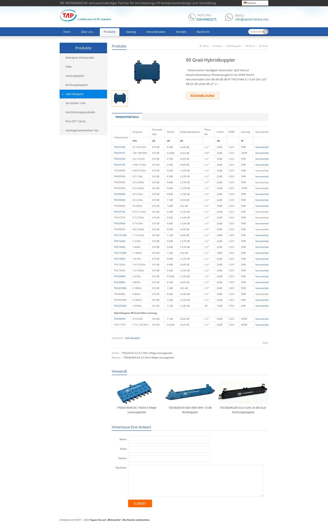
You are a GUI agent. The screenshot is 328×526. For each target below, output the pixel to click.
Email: (123, 448)
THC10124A (120, 235)
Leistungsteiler (74, 76)
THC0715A (119, 211)
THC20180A (120, 288)
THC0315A (119, 164)
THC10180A (120, 252)
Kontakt (181, 32)
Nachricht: (121, 467)
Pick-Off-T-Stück (75, 121)
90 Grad (250, 46)
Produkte (110, 32)
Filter (68, 66)
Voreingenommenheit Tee (81, 130)
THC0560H (119, 318)
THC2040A (119, 276)
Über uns (87, 32)
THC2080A (119, 282)
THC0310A (119, 158)
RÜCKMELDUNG (202, 96)
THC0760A (119, 223)
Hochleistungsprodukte (80, 112)
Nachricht (203, 32)
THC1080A (119, 258)
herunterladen (263, 147)
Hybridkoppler (233, 46)
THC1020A (119, 241)
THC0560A (119, 200)
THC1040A (119, 247)
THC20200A (120, 305)
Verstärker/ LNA (75, 103)
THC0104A (119, 147)
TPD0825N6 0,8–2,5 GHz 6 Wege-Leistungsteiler (148, 357)
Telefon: (122, 458)
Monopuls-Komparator (79, 57)
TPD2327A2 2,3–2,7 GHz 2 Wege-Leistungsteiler (147, 353)
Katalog (131, 32)
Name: (123, 439)
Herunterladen (156, 32)
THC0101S (119, 153)
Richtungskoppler (76, 85)
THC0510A (119, 176)
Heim (66, 32)
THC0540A (119, 194)
